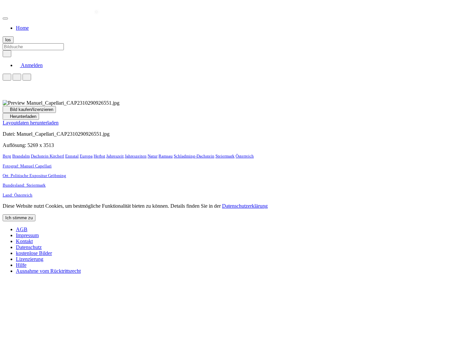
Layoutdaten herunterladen (31, 122)
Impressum (27, 235)
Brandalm (21, 156)
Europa (86, 156)
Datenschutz (29, 247)
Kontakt (24, 241)
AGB (21, 229)
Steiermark (225, 156)
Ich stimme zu (19, 217)
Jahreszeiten (136, 156)
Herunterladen (22, 116)
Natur (153, 156)
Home (22, 28)
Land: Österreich (17, 195)
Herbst (99, 156)
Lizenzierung (29, 259)
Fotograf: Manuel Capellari (27, 165)
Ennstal (72, 156)
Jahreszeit (115, 156)
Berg (7, 156)
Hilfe (21, 265)
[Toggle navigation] (5, 18)
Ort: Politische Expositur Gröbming (34, 175)
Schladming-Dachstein (194, 156)
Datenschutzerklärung (245, 206)
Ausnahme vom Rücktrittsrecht (48, 271)
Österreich (245, 156)
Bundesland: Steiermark (24, 185)
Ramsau (165, 156)
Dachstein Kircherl (47, 156)
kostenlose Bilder (34, 253)
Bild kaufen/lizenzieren (31, 109)
